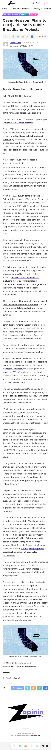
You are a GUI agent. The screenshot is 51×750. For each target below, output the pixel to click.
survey (21, 195)
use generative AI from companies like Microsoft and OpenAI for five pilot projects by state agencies (25, 603)
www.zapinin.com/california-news (19, 666)
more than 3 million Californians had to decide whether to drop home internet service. (23, 541)
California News (11, 15)
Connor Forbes (15, 43)
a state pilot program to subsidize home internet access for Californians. (23, 552)
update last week (13, 368)
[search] (33, 3)
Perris (33, 15)
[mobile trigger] (5, 3)
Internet (16, 678)
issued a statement (19, 395)
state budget (24, 308)
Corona (24, 15)
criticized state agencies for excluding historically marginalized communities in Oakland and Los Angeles (22, 281)
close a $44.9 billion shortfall (19, 122)
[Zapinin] (11, 3)
